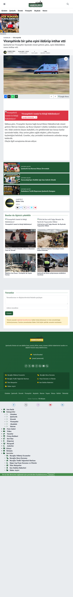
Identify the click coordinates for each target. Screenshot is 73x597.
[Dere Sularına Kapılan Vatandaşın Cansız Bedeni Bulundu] (52, 238)
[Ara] (67, 4)
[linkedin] (62, 404)
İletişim (9, 451)
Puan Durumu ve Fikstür (48, 379)
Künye (8, 448)
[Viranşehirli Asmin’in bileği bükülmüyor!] (20, 220)
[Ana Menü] (4, 4)
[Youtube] (35, 207)
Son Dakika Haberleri (46, 382)
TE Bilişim (41, 399)
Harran (45, 11)
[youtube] (50, 404)
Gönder (9, 313)
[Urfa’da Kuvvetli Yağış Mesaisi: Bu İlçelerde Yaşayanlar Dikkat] (52, 220)
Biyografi (10, 443)
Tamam (51, 474)
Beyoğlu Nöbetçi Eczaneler (16, 375)
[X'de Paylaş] (9, 96)
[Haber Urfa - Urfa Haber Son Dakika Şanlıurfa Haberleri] (36, 4)
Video (8, 431)
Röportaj (10, 441)
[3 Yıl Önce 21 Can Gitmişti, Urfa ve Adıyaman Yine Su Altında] (20, 238)
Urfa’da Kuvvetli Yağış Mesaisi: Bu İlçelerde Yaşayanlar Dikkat (51, 225)
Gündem (4, 11)
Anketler (10, 446)
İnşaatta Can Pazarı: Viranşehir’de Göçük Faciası (18, 274)
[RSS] (47, 366)
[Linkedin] (31, 207)
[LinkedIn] (40, 366)
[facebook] (13, 404)
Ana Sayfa (10, 409)
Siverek (20, 11)
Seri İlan (9, 439)
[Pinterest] (33, 366)
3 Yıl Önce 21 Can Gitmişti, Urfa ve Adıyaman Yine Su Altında (20, 249)
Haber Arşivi (12, 386)
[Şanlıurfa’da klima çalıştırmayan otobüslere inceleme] (52, 262)
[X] (29, 366)
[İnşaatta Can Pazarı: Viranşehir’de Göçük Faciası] (20, 262)
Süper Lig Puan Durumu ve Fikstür (23, 463)
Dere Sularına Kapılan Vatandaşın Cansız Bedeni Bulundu (50, 249)
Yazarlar (9, 434)
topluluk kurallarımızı (24, 320)
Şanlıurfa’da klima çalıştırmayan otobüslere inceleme (51, 274)
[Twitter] (24, 207)
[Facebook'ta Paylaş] (5, 96)
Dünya (53, 393)
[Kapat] (72, 474)
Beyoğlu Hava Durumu (47, 375)
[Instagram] (28, 207)
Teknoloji (65, 393)
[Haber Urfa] (9, 203)
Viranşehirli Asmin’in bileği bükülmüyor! (18, 224)
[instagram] (38, 404)
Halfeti (58, 393)
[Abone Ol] (63, 96)
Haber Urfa (20, 201)
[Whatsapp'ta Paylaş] (12, 96)
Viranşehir (28, 11)
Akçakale (37, 11)
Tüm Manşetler (12, 382)
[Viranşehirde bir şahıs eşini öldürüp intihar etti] (37, 74)
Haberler (7, 37)
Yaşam (48, 393)
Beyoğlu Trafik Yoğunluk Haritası (18, 379)
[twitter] (26, 404)
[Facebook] (21, 207)
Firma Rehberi (12, 436)
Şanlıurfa (12, 11)
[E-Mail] (17, 207)
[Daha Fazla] (16, 96)
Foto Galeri (11, 429)
